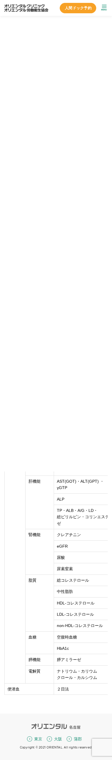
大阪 (58, 739)
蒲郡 (78, 739)
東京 (38, 739)
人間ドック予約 (78, 8)
